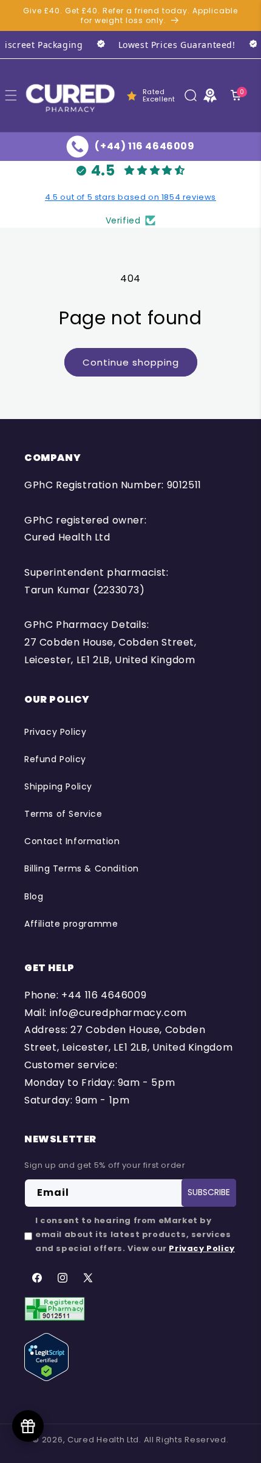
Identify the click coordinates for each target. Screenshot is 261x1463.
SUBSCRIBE (209, 1192)
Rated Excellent (159, 95)
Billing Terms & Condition (81, 868)
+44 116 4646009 (103, 995)
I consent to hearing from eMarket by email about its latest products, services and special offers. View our (135, 1235)
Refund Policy (55, 759)
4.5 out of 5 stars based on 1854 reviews (130, 197)
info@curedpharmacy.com (118, 1013)
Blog (33, 896)
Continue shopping (131, 362)
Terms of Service (63, 814)
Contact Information (72, 841)
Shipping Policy (58, 786)
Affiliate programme (71, 924)
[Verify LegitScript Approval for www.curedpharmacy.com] (46, 1356)
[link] (156, 44)
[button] (191, 95)
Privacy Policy (55, 732)
